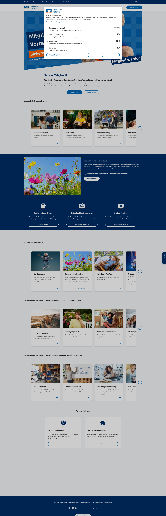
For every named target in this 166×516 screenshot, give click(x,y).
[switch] (118, 34)
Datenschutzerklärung (53, 22)
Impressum (66, 22)
